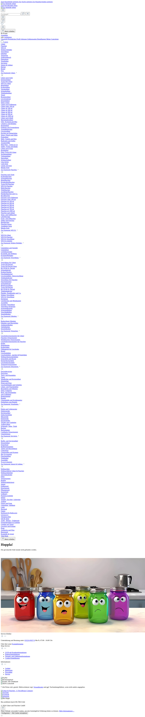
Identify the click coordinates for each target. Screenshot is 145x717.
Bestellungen (41, 39)
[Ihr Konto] (3, 27)
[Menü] (3, 10)
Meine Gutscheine (52, 39)
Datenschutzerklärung (12, 654)
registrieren (8, 37)
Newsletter (8, 672)
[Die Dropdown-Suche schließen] (28, 14)
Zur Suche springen (25, 2)
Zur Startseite (5, 554)
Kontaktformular (17, 644)
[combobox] (10, 14)
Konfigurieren (6, 713)
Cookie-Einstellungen (12, 658)
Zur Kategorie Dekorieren (10, 367)
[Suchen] (23, 14)
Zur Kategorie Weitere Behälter (11, 243)
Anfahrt (7, 668)
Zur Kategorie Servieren (9, 436)
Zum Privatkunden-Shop (9, 5)
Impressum (8, 670)
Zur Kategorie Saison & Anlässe (12, 464)
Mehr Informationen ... (66, 711)
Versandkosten (38, 687)
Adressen (24, 39)
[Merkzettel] (2, 24)
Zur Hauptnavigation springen (42, 2)
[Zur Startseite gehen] (8, 4)
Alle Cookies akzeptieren (19, 713)
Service (7, 674)
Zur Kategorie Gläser (8, 73)
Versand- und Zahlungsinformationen (17, 656)
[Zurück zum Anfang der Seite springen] (3, 708)
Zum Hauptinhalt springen (10, 2)
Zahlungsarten (32, 39)
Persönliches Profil (14, 39)
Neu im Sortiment (18, 554)
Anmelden (4, 35)
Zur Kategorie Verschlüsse (10, 258)
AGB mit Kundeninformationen (16, 652)
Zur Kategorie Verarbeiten (10, 404)
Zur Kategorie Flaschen (9, 170)
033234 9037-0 (30, 640)
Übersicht (4, 39)
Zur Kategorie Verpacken (9, 331)
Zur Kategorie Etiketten (9, 316)
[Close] (2, 715)
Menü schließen (9, 31)
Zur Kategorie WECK (8, 230)
